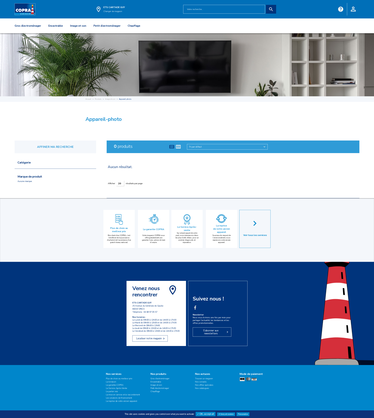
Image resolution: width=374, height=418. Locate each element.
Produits (98, 99)
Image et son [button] (78, 26)
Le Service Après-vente (187, 228)
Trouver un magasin (204, 378)
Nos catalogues (202, 388)
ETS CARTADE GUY (114, 7)
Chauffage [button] (134, 26)
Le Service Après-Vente (116, 388)
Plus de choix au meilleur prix (119, 230)
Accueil (88, 99)
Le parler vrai (112, 391)
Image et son (110, 99)
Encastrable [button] (55, 26)
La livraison (111, 381)
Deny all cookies (227, 414)
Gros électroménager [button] (28, 26)
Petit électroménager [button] (107, 26)
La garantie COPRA (153, 229)
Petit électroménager (159, 388)
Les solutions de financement (119, 397)
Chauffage (155, 391)
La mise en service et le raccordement (123, 394)
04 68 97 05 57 (150, 312)
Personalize (243, 414)
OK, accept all (206, 414)
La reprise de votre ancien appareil (221, 229)
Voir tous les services (255, 235)
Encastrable (155, 381)
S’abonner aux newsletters (211, 332)
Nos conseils (200, 381)
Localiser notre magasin (149, 338)
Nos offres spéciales (204, 385)
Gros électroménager (159, 378)
